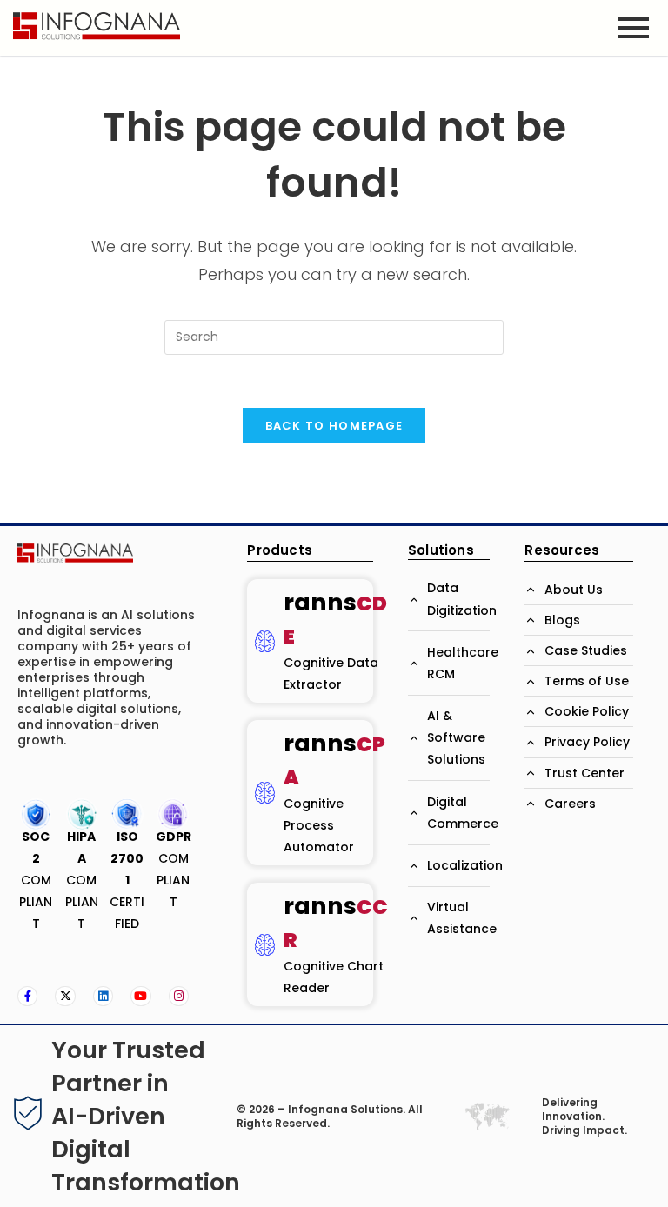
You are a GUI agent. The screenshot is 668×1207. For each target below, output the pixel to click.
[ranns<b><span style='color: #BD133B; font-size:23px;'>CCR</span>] (265, 945)
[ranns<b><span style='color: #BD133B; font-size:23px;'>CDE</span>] (265, 641)
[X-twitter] (65, 996)
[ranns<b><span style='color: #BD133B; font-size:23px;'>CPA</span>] (265, 793)
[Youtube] (140, 996)
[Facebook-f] (27, 996)
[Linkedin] (103, 996)
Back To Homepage (334, 425)
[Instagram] (179, 996)
